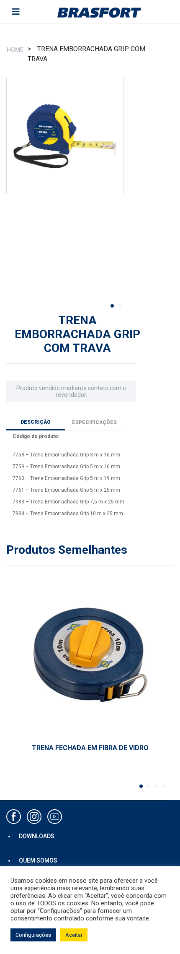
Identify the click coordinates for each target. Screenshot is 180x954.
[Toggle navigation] (16, 11)
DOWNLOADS (36, 836)
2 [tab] (122, 308)
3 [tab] (158, 789)
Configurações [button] (33, 935)
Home (15, 50)
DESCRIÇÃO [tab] (36, 422)
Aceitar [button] (73, 935)
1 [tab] (115, 308)
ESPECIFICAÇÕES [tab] (94, 422)
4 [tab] (166, 789)
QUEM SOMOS (38, 860)
